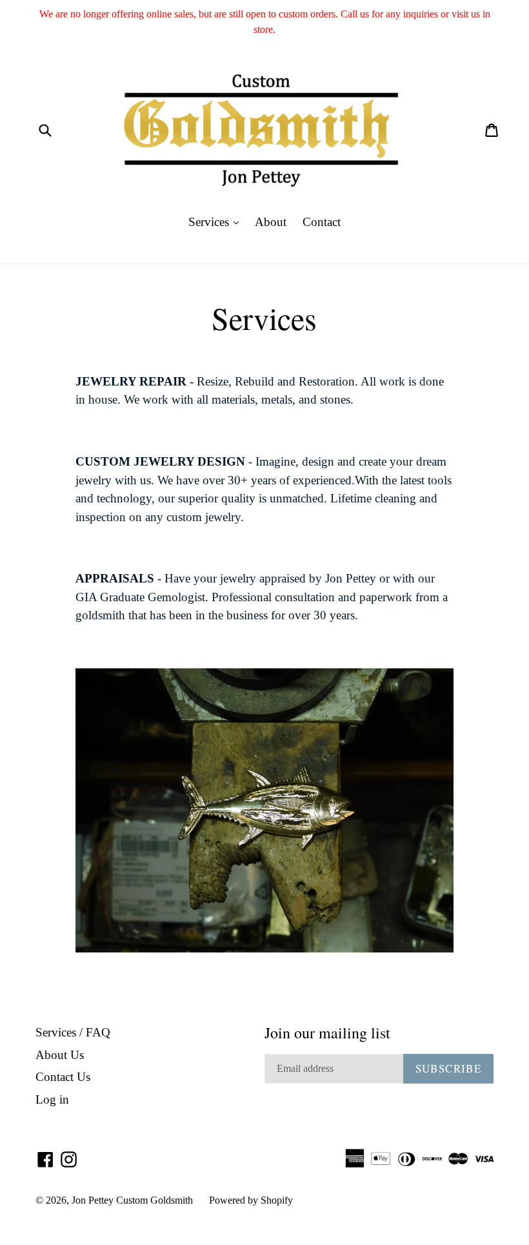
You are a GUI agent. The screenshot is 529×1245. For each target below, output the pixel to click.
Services (216, 221)
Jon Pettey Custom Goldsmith (132, 1200)
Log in (52, 1099)
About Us (59, 1055)
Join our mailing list (327, 1033)
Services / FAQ (72, 1032)
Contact (322, 222)
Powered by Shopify (251, 1200)
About (270, 222)
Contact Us (62, 1077)
